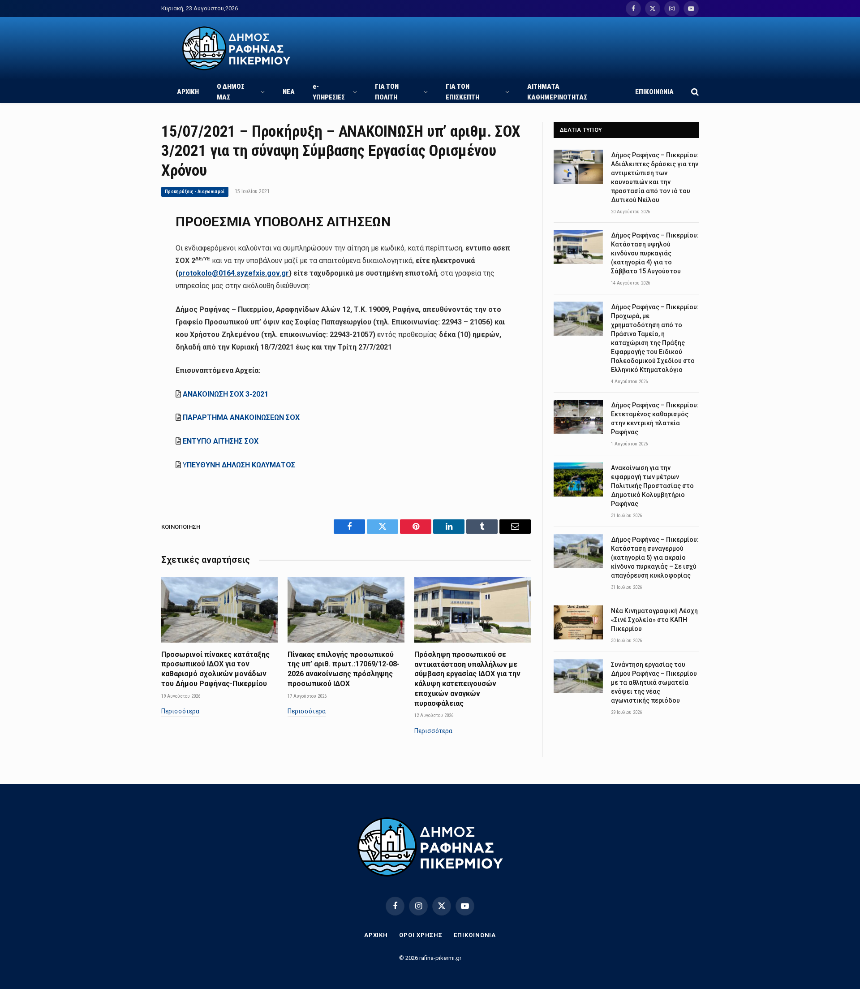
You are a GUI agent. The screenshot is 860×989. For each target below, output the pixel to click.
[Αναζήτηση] (694, 92)
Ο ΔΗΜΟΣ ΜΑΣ (231, 91)
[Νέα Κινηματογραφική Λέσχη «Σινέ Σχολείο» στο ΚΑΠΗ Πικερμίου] (578, 622)
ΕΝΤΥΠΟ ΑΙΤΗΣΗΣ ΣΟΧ (220, 441)
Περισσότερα (180, 711)
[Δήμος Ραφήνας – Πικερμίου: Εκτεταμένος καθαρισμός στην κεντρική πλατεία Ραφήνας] (578, 417)
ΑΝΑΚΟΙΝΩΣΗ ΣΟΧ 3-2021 (225, 394)
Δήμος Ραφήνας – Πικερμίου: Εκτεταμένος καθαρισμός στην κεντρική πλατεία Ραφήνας (655, 419)
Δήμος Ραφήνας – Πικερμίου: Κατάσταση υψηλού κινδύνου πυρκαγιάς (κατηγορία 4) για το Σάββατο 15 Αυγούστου (655, 253)
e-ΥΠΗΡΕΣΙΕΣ (329, 91)
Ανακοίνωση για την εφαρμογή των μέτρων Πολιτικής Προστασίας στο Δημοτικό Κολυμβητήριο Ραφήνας (652, 485)
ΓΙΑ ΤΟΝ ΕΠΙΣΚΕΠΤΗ (462, 91)
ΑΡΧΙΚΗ (188, 92)
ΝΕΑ (289, 92)
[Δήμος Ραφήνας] (236, 48)
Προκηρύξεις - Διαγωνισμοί (195, 191)
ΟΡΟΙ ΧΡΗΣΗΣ (421, 935)
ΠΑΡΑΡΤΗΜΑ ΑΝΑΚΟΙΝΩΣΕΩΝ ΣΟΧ (241, 417)
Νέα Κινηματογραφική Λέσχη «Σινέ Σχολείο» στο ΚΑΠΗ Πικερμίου (654, 619)
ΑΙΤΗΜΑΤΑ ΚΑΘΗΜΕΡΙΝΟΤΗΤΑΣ (557, 91)
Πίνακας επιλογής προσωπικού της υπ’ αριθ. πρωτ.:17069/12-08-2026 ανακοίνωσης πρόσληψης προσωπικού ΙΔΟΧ (344, 669)
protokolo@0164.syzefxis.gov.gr (233, 273)
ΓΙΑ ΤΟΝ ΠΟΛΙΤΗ (387, 91)
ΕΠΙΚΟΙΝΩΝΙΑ (654, 92)
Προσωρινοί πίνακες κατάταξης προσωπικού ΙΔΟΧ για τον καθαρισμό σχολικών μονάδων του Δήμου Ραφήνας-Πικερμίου (215, 669)
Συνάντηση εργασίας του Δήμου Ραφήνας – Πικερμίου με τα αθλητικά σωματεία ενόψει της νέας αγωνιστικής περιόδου (654, 682)
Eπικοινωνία (475, 935)
